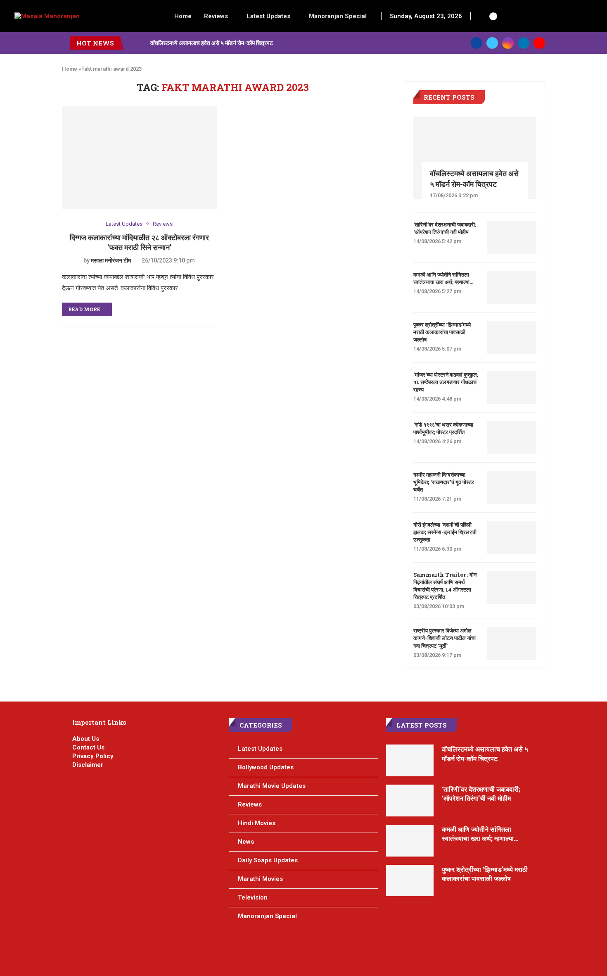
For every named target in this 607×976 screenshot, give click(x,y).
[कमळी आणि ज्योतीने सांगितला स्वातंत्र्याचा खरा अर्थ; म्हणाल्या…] (511, 287)
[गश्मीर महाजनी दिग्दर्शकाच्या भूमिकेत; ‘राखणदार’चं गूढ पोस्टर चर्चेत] (511, 487)
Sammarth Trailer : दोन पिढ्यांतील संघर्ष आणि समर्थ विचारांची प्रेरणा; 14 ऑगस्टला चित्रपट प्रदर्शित (445, 586)
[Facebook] (476, 43)
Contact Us (88, 747)
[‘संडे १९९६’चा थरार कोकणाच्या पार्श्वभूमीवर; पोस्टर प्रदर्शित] (511, 437)
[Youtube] (539, 43)
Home (183, 16)
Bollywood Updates (266, 767)
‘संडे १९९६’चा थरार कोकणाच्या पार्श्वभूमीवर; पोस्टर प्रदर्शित (443, 428)
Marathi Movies (260, 879)
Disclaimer (87, 764)
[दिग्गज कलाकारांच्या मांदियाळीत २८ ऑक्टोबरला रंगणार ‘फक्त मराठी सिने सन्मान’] (139, 157)
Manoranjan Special (338, 16)
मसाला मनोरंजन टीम (111, 260)
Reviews (216, 16)
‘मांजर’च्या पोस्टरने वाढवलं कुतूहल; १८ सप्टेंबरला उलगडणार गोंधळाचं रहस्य (445, 382)
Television (253, 897)
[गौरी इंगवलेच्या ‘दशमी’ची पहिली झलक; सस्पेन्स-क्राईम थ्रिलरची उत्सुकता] (511, 537)
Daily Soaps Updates (268, 860)
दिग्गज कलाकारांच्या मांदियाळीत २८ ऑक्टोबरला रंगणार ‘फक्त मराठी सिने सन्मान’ (139, 242)
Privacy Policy (93, 756)
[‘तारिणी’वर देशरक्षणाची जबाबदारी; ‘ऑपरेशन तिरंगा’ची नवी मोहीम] (511, 237)
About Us (85, 738)
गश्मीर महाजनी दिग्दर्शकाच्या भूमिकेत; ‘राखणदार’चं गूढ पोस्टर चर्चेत (443, 482)
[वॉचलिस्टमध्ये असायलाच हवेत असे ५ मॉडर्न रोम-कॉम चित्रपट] (474, 158)
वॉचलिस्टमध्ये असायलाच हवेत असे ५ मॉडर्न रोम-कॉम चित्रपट (211, 43)
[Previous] (131, 43)
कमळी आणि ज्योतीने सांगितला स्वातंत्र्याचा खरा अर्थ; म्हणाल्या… (443, 278)
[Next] (142, 43)
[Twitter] (492, 43)
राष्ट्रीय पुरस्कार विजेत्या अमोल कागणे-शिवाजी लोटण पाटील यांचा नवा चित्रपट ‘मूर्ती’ (444, 638)
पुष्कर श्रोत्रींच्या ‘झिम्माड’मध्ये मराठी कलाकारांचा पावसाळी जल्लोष (442, 332)
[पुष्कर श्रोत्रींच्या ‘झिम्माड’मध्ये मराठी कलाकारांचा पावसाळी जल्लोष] (511, 337)
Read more (84, 309)
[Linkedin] (523, 43)
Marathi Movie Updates (272, 786)
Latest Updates (268, 16)
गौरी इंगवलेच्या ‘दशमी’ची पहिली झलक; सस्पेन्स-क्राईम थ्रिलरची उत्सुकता (445, 532)
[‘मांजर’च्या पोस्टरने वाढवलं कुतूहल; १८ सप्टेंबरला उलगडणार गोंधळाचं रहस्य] (511, 387)
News (246, 841)
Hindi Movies (256, 823)
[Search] (481, 16)
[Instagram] (508, 43)
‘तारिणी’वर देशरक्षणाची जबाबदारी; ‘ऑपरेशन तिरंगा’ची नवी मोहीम (444, 228)
